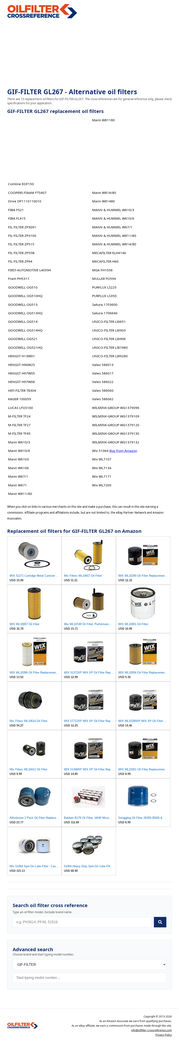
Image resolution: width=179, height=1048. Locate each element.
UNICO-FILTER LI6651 (109, 321)
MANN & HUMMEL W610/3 (113, 210)
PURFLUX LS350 (104, 296)
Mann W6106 (18, 468)
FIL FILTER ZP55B (21, 253)
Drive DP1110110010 (24, 201)
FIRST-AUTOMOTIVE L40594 (29, 270)
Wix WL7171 (101, 476)
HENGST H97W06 (21, 382)
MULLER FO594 (104, 278)
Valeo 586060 (103, 390)
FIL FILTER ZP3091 (22, 227)
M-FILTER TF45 (19, 433)
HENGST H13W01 (21, 356)
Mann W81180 (103, 120)
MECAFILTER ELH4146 (109, 253)
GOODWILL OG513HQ (25, 313)
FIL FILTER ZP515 (21, 244)
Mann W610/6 (19, 450)
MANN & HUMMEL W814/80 (114, 244)
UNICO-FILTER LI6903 (109, 330)
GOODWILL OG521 (23, 339)
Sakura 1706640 (104, 313)
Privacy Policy (163, 1034)
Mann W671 (17, 485)
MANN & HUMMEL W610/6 (113, 218)
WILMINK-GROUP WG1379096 (115, 407)
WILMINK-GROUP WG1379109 (115, 416)
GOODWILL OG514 (23, 321)
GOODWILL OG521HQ (25, 347)
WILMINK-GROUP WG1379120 (115, 425)
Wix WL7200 (101, 485)
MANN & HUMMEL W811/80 (114, 235)
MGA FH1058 (102, 270)
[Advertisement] (89, 53)
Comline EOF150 (21, 184)
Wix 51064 (100, 450)
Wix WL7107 (101, 459)
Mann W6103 (18, 459)
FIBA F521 (16, 210)
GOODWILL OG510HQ (25, 296)
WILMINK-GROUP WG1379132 (115, 442)
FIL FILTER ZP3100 (22, 235)
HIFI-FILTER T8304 (22, 390)
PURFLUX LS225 (104, 287)
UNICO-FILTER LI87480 (110, 347)
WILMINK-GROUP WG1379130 (115, 433)
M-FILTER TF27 (19, 425)
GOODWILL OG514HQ (25, 330)
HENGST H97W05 (21, 373)
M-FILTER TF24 (19, 416)
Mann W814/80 (104, 192)
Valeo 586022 (103, 382)
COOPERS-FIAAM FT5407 (27, 192)
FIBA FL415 (17, 218)
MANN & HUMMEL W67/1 (112, 227)
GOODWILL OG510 (23, 287)
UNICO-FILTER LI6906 (109, 339)
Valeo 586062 (103, 399)
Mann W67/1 (18, 476)
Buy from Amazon (123, 450)
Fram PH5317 (18, 278)
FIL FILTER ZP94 (20, 261)
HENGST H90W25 (21, 364)
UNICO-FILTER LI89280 (110, 356)
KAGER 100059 (19, 399)
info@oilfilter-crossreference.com (151, 1030)
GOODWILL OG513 (23, 304)
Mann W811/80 (20, 493)
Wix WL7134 (101, 468)
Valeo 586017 (103, 373)
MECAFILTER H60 (105, 261)
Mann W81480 (103, 201)
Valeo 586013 (103, 364)
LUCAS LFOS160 (20, 407)
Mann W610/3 (19, 442)
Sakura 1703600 (104, 304)
